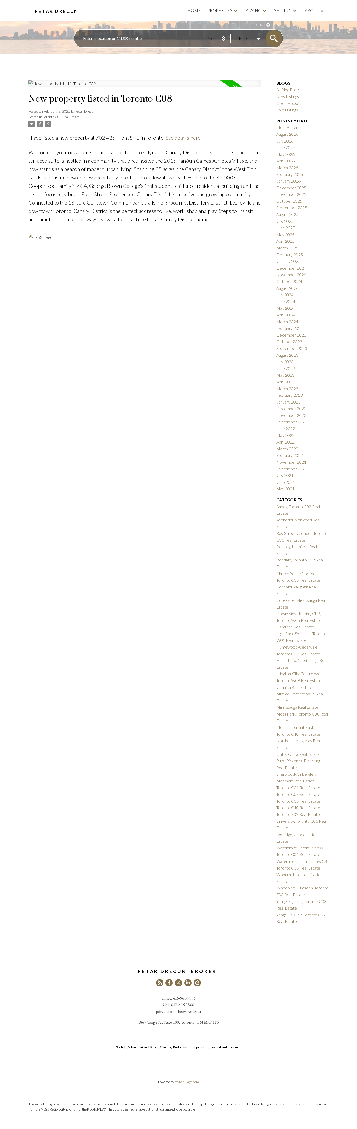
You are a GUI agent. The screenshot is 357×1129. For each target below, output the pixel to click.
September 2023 (291, 348)
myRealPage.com (187, 1082)
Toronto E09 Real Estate (298, 814)
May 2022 (285, 435)
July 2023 (284, 361)
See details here (183, 137)
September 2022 (291, 421)
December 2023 (291, 334)
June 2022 (285, 428)
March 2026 (287, 167)
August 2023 (287, 355)
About (312, 10)
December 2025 (291, 187)
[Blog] (159, 982)
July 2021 (284, 475)
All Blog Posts (288, 89)
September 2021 (291, 468)
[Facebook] (169, 982)
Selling (283, 10)
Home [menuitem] (194, 10)
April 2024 (285, 314)
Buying (253, 10)
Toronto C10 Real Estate (298, 807)
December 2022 (291, 408)
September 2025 (291, 207)
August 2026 (287, 134)
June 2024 (285, 301)
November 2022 (291, 415)
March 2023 (287, 388)
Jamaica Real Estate (294, 687)
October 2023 (289, 341)
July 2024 (284, 294)
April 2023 (285, 381)
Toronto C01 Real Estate (298, 787)
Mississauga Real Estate (297, 707)
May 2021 (285, 488)
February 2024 (289, 328)
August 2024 (287, 288)
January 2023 (288, 401)
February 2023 (289, 395)
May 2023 (285, 374)
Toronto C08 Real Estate (61, 117)
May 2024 (285, 307)
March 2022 (287, 448)
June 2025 (285, 227)
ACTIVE (259, 24)
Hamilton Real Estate (295, 626)
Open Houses (288, 103)
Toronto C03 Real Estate (298, 794)
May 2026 (285, 154)
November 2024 (291, 274)
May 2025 (285, 234)
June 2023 (285, 368)
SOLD (279, 24)
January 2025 (288, 261)
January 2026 (288, 180)
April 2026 (285, 160)
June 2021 (285, 482)
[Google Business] (197, 982)
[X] (178, 982)
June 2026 (285, 147)
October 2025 (289, 200)
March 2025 (287, 247)
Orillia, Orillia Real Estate (298, 754)
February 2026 (289, 174)
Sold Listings (287, 109)
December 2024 (291, 267)
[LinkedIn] (188, 982)
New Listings (287, 96)
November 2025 (291, 194)
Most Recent (288, 127)
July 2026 (284, 140)
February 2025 (289, 254)
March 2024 (287, 321)
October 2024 (289, 281)
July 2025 (284, 221)
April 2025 (285, 241)
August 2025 (287, 214)
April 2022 (285, 441)
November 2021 (291, 461)
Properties (219, 10)
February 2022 (289, 455)
